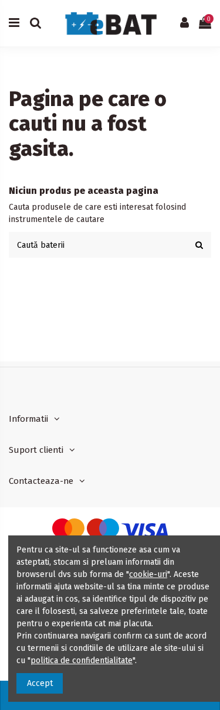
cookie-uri (148, 574)
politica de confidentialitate (82, 660)
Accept (40, 683)
